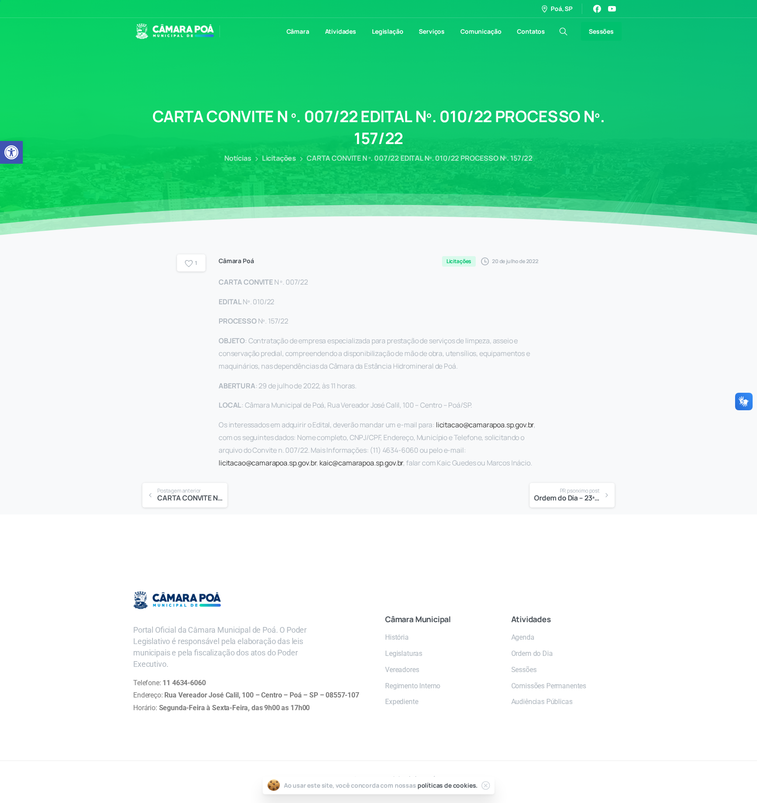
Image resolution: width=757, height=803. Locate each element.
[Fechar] (485, 785)
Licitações (279, 158)
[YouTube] (612, 9)
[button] (11, 152)
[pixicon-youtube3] (489, 545)
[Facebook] (597, 9)
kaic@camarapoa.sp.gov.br (361, 463)
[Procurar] (563, 31)
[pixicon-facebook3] (472, 545)
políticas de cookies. (447, 785)
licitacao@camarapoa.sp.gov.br (485, 425)
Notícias (237, 158)
